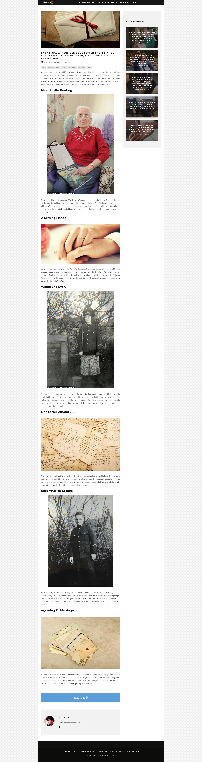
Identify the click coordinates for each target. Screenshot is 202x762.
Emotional (51, 67)
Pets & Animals (108, 2)
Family (58, 67)
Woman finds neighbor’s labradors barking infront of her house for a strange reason (142, 106)
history (64, 67)
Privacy (103, 752)
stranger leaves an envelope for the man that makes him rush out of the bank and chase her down (142, 59)
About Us (70, 752)
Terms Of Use (87, 752)
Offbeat (125, 2)
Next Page (79, 697)
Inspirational (87, 2)
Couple (44, 67)
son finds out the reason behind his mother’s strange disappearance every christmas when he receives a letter (142, 82)
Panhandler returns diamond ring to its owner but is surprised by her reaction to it (142, 129)
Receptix (134, 752)
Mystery (89, 67)
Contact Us (118, 752)
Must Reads (81, 67)
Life (135, 2)
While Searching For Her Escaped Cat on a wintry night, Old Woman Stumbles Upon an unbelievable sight (142, 36)
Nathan (48, 62)
